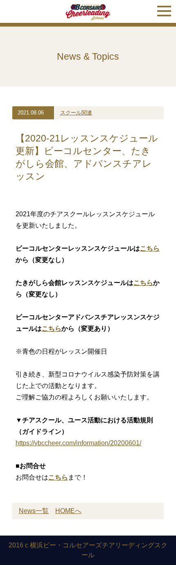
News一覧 (34, 510)
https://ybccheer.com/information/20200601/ (78, 442)
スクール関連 (76, 113)
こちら (58, 477)
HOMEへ (68, 510)
